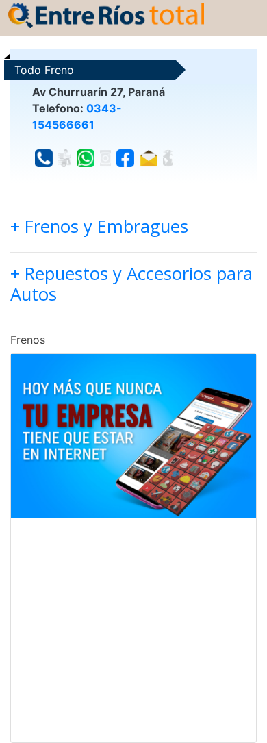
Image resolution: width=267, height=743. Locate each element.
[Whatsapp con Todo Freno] (85, 158)
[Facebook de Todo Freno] (125, 158)
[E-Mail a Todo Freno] (148, 158)
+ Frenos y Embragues (99, 226)
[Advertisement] (133, 630)
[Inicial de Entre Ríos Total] (106, 14)
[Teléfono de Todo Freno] (43, 158)
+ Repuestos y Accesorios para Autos (131, 284)
